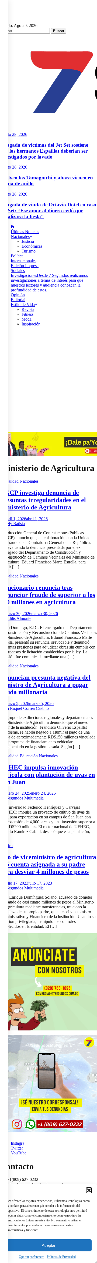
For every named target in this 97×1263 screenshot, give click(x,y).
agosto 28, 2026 (13, 134)
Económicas (32, 246)
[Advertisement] (48, 380)
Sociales (18, 270)
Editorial (18, 299)
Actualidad (9, 481)
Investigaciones (49, 282)
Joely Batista (14, 523)
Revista (28, 309)
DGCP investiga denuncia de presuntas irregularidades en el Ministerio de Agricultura (43, 500)
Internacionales (23, 260)
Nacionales (20, 236)
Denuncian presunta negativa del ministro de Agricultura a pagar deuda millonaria (45, 685)
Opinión (18, 295)
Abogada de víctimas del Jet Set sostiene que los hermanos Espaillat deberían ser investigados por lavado (44, 151)
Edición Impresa (25, 265)
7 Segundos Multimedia (23, 798)
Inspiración (31, 324)
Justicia (28, 241)
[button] (89, 1190)
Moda (27, 319)
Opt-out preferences (31, 1257)
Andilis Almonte (17, 618)
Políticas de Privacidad (61, 1257)
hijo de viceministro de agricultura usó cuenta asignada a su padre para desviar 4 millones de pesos (48, 864)
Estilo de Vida (23, 304)
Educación (29, 756)
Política (17, 256)
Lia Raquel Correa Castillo (26, 708)
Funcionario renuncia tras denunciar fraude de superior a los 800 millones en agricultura (47, 595)
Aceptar (49, 1245)
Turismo (29, 251)
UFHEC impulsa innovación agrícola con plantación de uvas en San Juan (47, 774)
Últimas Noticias (25, 231)
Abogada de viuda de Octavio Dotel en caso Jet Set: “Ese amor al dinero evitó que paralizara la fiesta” (48, 210)
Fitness (27, 314)
